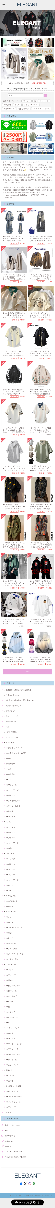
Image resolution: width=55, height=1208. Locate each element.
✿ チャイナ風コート (14, 801)
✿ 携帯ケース (11, 991)
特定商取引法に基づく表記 (15, 1157)
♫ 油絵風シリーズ (11, 721)
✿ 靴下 (9, 1007)
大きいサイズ (9, 109)
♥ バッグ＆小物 (10, 964)
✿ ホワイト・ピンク (14, 1044)
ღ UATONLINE (11, 901)
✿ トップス (10, 779)
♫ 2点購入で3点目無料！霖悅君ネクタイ (19, 700)
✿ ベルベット (11, 943)
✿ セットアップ (12, 790)
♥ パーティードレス (11, 1028)
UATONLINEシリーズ (41, 109)
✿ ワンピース (11, 785)
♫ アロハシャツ (10, 711)
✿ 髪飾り (9, 980)
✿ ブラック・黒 (12, 1049)
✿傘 (7, 1022)
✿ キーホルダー (12, 996)
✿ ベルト (9, 1001)
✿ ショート (10, 917)
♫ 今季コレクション (11, 695)
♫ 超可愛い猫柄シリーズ (13, 706)
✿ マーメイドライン (14, 927)
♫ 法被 (6, 727)
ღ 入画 (8, 769)
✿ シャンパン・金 (13, 1054)
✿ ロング (9, 922)
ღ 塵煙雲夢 (10, 774)
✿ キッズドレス (12, 1091)
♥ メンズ (7, 822)
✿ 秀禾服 (9, 1081)
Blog (6, 1130)
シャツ (17, 105)
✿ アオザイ (10, 1075)
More (28, 672)
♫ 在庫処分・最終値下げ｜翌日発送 (17, 690)
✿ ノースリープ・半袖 (14, 954)
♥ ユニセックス (10, 896)
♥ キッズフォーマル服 (12, 1086)
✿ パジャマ (10, 816)
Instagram (9, 1141)
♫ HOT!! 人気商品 (10, 732)
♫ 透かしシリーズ (11, 716)
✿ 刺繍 (9, 933)
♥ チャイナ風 (9, 743)
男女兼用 (7, 105)
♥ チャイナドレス (10, 912)
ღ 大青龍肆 (10, 764)
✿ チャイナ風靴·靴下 (14, 806)
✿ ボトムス (10, 795)
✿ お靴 (9, 848)
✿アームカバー (12, 1017)
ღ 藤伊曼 (9, 906)
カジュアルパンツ (31, 105)
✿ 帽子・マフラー (13, 986)
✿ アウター (10, 838)
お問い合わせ (10, 1136)
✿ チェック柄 (11, 949)
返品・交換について (13, 1125)
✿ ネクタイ (10, 1012)
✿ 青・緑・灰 (11, 1060)
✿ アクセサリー (12, 975)
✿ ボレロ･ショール (13, 1102)
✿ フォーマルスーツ (14, 1097)
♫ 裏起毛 (7, 1112)
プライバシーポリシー (13, 1151)
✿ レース (9, 938)
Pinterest (8, 1146)
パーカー (26, 101)
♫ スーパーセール (11, 737)
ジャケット (44, 101)
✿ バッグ (9, 970)
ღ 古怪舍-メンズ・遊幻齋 (16, 753)
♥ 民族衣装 (8, 1070)
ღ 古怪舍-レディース (14, 748)
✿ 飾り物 (9, 811)
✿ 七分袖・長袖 (12, 959)
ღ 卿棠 (8, 758)
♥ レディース (9, 853)
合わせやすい (23, 109)
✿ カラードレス (12, 1065)
